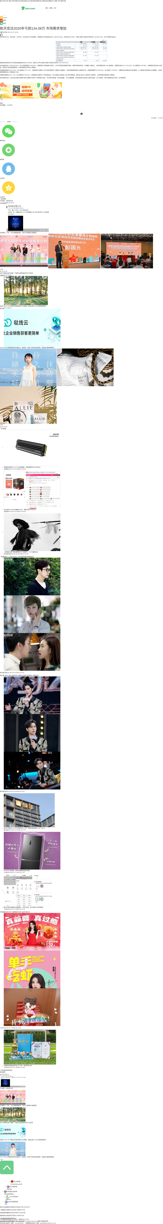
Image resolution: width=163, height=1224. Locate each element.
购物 (61, 1)
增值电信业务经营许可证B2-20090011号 (12, 1215)
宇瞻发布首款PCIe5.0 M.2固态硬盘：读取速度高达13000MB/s (22, 467)
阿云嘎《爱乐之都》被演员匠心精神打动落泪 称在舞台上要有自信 (19, 675)
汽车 (58, 1)
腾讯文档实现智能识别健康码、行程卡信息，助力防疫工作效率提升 (23, 907)
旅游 (25, 1)
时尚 (19, 1)
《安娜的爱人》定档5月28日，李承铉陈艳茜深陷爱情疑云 (17, 556)
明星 (16, 1)
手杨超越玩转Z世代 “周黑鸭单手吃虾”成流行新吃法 (15, 912)
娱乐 (10, 1)
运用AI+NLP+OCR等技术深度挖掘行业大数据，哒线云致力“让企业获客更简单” (23, 306)
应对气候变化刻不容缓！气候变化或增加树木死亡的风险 (16, 273)
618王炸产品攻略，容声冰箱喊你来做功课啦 (17, 870)
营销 (34, 1)
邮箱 (37, 1)
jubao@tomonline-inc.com (48, 1223)
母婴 (31, 1)
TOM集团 (3, 1219)
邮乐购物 (8, 1219)
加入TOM (26, 1219)
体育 (13, 1)
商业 (40, 1)
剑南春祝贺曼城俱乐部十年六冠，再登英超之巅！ (18, 1065)
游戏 (22, 1)
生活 (28, 1)
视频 (43, 1)
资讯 (4, 1)
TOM (5, 872)
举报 (1, 103)
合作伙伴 (14, 1219)
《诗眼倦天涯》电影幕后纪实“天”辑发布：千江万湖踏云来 (21, 552)
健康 (49, 1)
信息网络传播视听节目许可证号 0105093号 (12, 1212)
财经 (46, 1)
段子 (52, 1)
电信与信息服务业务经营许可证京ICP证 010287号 (15, 1207)
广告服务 (20, 1219)
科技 (64, 1)
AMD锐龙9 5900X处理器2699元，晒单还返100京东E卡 (20, 509)
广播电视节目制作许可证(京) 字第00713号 (12, 1210)
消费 (55, 1)
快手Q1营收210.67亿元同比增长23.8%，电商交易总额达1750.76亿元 (24, 828)
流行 (7, 1)
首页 (1, 1)
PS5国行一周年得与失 (6, 201)
